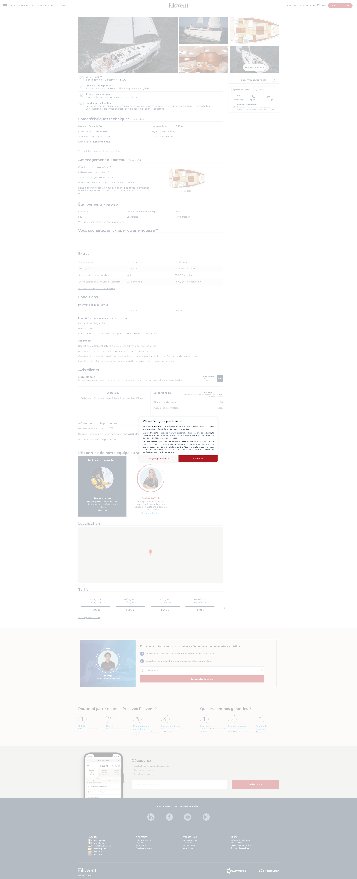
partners (158, 426)
